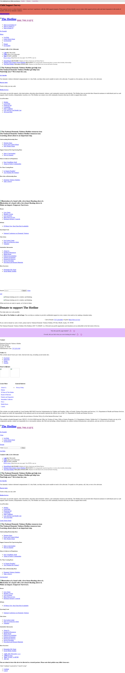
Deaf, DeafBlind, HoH (10, 162)
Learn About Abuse (9, 39)
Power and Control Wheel (11, 144)
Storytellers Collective (7, 399)
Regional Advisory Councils (12, 219)
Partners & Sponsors (9, 257)
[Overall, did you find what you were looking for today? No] (81, 334)
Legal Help (7, 104)
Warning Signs (8, 143)
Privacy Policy (20, 387)
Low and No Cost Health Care (12, 110)
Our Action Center (9, 240)
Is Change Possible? (9, 171)
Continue (6, 669)
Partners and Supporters (7, 397)
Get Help (6, 37)
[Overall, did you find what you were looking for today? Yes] (77, 334)
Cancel (6, 670)
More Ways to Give (9, 217)
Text (5, 56)
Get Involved (7, 40)
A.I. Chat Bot (3, 75)
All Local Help (8, 112)
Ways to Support (8, 155)
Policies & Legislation (10, 256)
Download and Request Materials (13, 262)
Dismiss (28, 1)
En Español (3, 31)
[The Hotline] (8, 19)
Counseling (7, 107)
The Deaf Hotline (9, 64)
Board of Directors (6, 394)
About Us (6, 251)
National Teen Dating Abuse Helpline (15, 62)
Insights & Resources (10, 252)
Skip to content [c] (9, 26)
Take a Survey (8, 181)
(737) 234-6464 (58, 319)
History (3, 390)
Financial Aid (7, 105)
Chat (5, 54)
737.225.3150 (16, 348)
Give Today (7, 212)
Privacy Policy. (7, 57)
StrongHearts (8, 61)
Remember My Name (10, 269)
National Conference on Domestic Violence (16, 233)
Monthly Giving (8, 214)
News (2, 402)
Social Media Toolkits (10, 271)
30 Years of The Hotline (7, 392)
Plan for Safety (4, 82)
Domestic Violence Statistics (12, 180)
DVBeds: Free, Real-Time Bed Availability (16, 226)
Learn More (35, 1)
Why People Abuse (9, 146)
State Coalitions (8, 108)
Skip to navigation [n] (10, 25)
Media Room (7, 254)
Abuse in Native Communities (12, 164)
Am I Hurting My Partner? (11, 172)
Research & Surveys (9, 259)
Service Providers (9, 261)
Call (5, 53)
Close (1, 448)
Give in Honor (8, 216)
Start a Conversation (9, 153)
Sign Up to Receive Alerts (11, 242)
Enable (23, 1)
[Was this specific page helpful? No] (74, 331)
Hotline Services (4, 89)
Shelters (6, 102)
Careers (3, 406)
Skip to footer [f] (8, 28)
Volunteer (6, 244)
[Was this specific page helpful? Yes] (70, 331)
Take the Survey (4, 14)
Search (2, 290)
